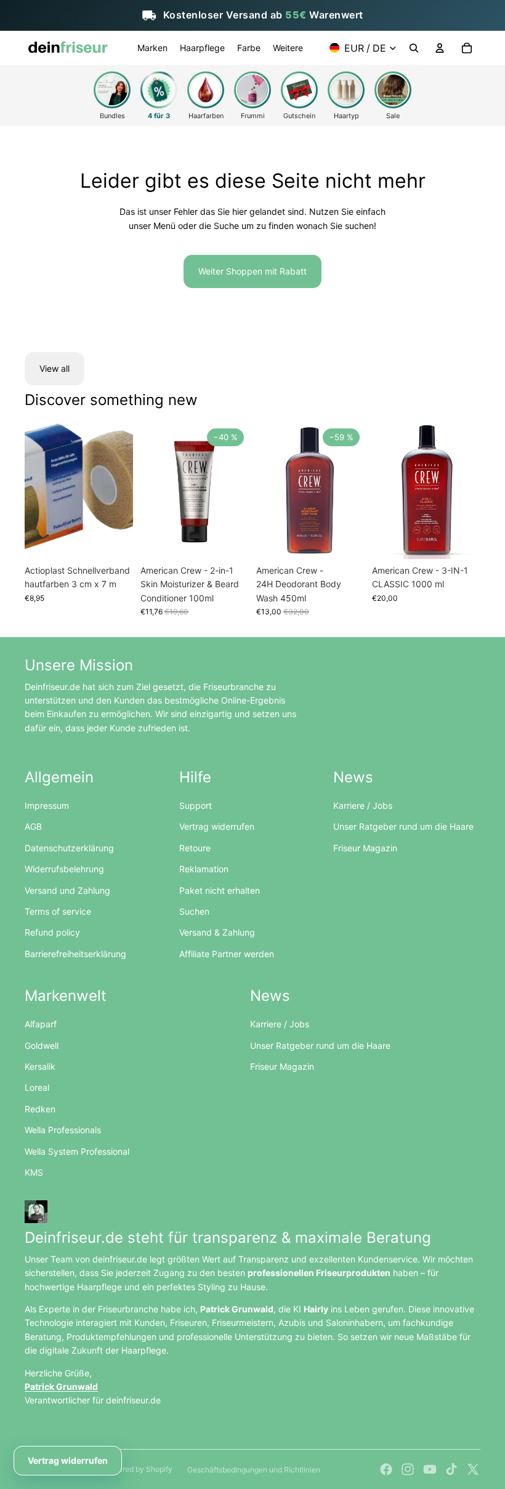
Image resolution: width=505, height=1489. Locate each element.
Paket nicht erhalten (219, 890)
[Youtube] (429, 1469)
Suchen (194, 911)
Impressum (47, 805)
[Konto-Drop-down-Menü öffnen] (439, 48)
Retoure (195, 848)
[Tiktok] (451, 1469)
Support (195, 805)
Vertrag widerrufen (216, 826)
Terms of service (58, 911)
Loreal (37, 1087)
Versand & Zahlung (217, 932)
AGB (33, 826)
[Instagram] (407, 1469)
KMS (34, 1172)
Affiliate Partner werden (226, 954)
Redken (40, 1109)
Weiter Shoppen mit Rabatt (252, 271)
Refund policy (52, 932)
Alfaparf (41, 1024)
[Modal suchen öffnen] (413, 48)
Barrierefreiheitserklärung (75, 954)
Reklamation (203, 869)
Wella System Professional (77, 1151)
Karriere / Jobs (362, 805)
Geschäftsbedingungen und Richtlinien (253, 1469)
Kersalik (40, 1066)
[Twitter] (473, 1469)
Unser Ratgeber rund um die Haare (403, 826)
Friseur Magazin (365, 848)
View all (54, 368)
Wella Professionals (63, 1130)
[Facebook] (386, 1469)
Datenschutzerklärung (69, 848)
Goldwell (42, 1045)
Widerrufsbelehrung (64, 869)
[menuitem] (152, 48)
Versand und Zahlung (67, 890)
